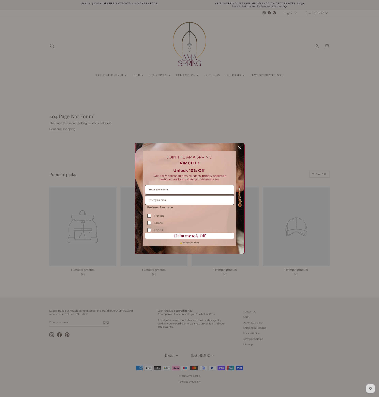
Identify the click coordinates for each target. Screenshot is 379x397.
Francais (159, 215)
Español (158, 222)
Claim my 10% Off (189, 235)
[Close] (240, 147)
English (158, 229)
